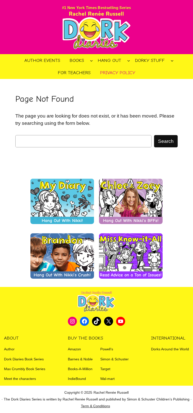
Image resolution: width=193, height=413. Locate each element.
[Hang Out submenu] (128, 60)
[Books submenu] (91, 60)
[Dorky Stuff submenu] (172, 60)
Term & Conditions (95, 406)
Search (166, 141)
